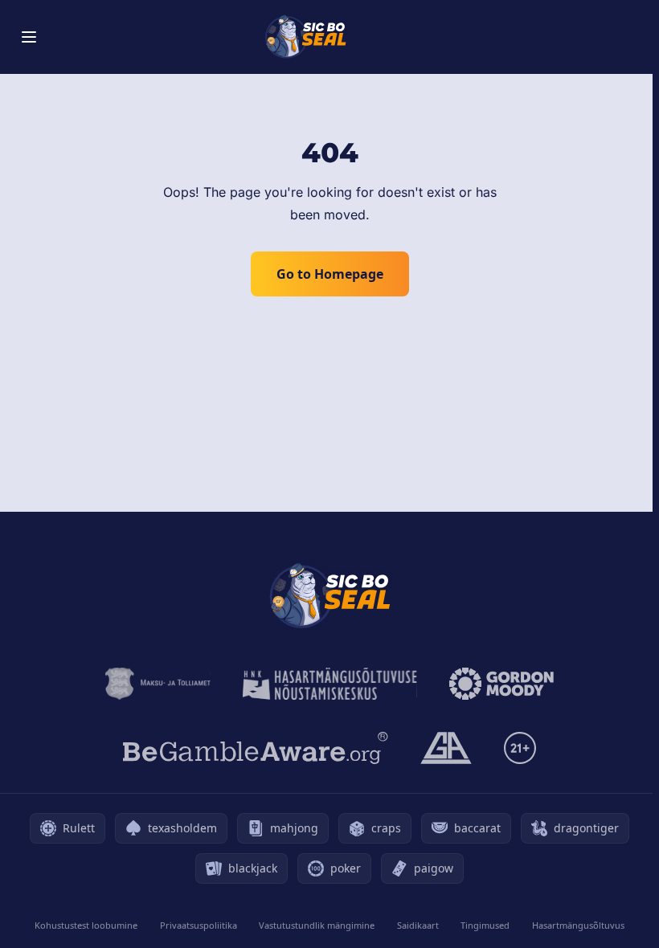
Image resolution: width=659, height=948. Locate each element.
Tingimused (485, 925)
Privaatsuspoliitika (198, 925)
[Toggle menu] (29, 37)
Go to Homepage (329, 274)
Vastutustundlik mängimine (317, 925)
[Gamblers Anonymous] (446, 748)
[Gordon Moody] (501, 684)
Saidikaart (418, 925)
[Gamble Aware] (255, 748)
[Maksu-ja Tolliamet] (158, 684)
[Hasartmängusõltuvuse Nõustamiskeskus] (330, 684)
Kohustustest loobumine (86, 925)
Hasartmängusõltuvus (578, 925)
